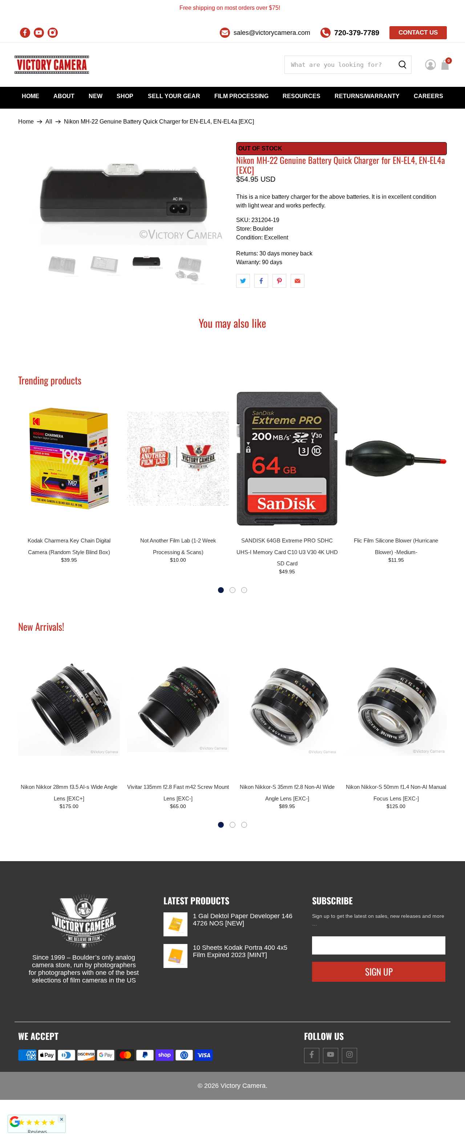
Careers (428, 96)
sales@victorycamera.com (272, 32)
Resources (301, 96)
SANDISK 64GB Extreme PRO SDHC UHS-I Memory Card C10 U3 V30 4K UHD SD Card (287, 551)
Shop (125, 96)
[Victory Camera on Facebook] (25, 33)
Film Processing (241, 96)
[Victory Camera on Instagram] (53, 33)
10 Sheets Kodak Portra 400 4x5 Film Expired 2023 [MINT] (240, 951)
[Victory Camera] (52, 65)
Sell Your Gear (174, 96)
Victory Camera (243, 1085)
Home (30, 96)
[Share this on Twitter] (243, 281)
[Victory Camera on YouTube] (39, 33)
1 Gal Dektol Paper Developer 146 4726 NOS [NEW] (242, 919)
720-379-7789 (356, 33)
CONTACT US (418, 32)
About (63, 96)
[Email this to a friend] (297, 281)
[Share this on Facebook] (261, 281)
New (95, 96)
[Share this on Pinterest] (279, 281)
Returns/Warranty (367, 96)
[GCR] (14, 1121)
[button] (221, 590)
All (48, 122)
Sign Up (379, 971)
